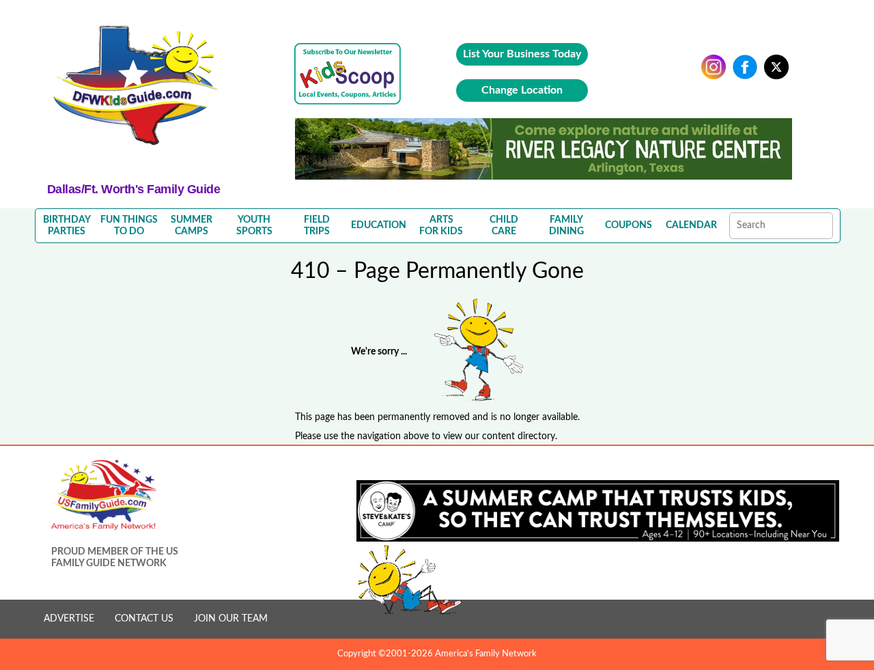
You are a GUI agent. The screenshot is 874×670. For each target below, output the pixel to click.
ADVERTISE (69, 619)
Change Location (522, 90)
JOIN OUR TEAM (231, 619)
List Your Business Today (522, 53)
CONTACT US (144, 619)
